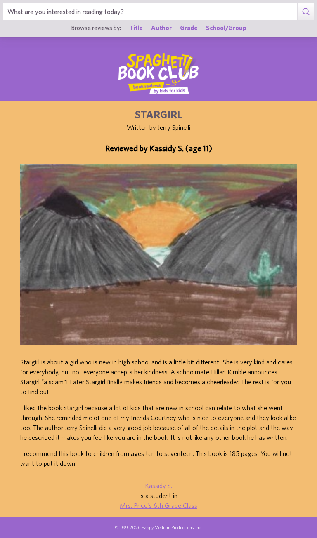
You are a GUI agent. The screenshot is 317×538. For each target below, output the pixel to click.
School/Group (226, 27)
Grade (189, 27)
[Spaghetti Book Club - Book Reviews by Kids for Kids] (158, 73)
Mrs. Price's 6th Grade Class (158, 505)
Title (136, 27)
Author (161, 27)
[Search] (305, 11)
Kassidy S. (158, 485)
